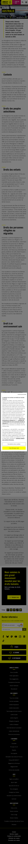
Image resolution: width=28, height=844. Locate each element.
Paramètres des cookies (14, 444)
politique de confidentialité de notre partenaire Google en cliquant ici (13, 422)
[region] (14, 422)
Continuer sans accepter (22, 394)
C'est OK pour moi (14, 448)
